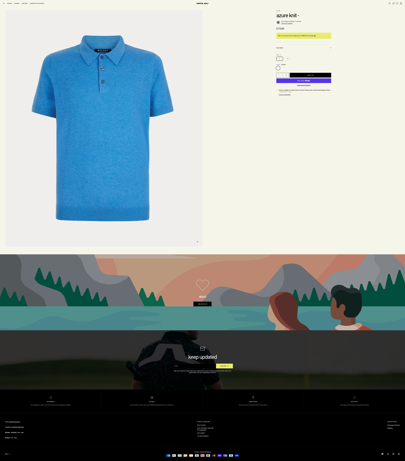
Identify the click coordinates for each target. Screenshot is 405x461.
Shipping (389, 428)
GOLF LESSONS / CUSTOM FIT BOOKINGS (205, 429)
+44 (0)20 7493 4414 (18, 427)
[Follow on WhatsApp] (399, 454)
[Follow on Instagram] (393, 454)
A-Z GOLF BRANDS (203, 436)
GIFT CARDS (201, 433)
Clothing (9, 3)
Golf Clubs (25, 3)
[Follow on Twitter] (388, 454)
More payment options (303, 85)
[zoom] (197, 242)
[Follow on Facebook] (382, 454)
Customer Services (14, 422)
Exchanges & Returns (393, 425)
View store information (285, 94)
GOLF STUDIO (201, 425)
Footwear (16, 3)
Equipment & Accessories (37, 3)
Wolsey (278, 10)
